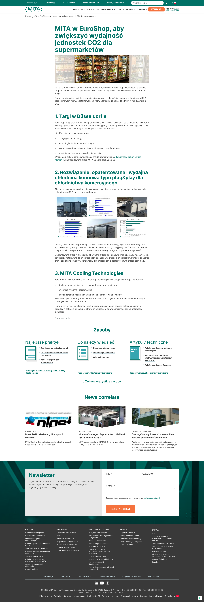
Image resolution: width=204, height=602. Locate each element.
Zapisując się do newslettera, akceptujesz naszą (133, 498)
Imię (109, 474)
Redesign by (170, 596)
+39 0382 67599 (172, 10)
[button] (174, 3)
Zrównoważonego (107, 576)
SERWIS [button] (129, 9)
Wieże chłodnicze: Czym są (158, 365)
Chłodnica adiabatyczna (104, 348)
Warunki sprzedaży (110, 596)
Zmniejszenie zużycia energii (54, 348)
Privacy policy (45, 596)
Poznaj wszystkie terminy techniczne (95, 373)
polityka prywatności (152, 498)
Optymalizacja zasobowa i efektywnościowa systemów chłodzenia (158, 358)
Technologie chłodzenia (104, 352)
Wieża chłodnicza (101, 357)
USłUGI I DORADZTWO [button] (111, 9)
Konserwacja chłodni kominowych (50, 361)
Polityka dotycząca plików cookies (69, 596)
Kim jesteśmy (85, 576)
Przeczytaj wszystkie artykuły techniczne (149, 373)
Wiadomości (66, 576)
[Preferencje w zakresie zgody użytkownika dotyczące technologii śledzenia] (200, 598)
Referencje (48, 576)
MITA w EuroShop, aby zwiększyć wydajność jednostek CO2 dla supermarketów (65, 16)
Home (27, 16)
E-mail (110, 486)
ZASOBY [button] (141, 9)
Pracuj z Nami (154, 576)
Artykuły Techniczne (131, 576)
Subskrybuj (120, 509)
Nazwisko (148, 474)
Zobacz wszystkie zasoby (103, 381)
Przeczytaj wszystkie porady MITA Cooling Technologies (45, 371)
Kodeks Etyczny (156, 596)
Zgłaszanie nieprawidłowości (134, 596)
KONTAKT (156, 9)
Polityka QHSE (93, 596)
